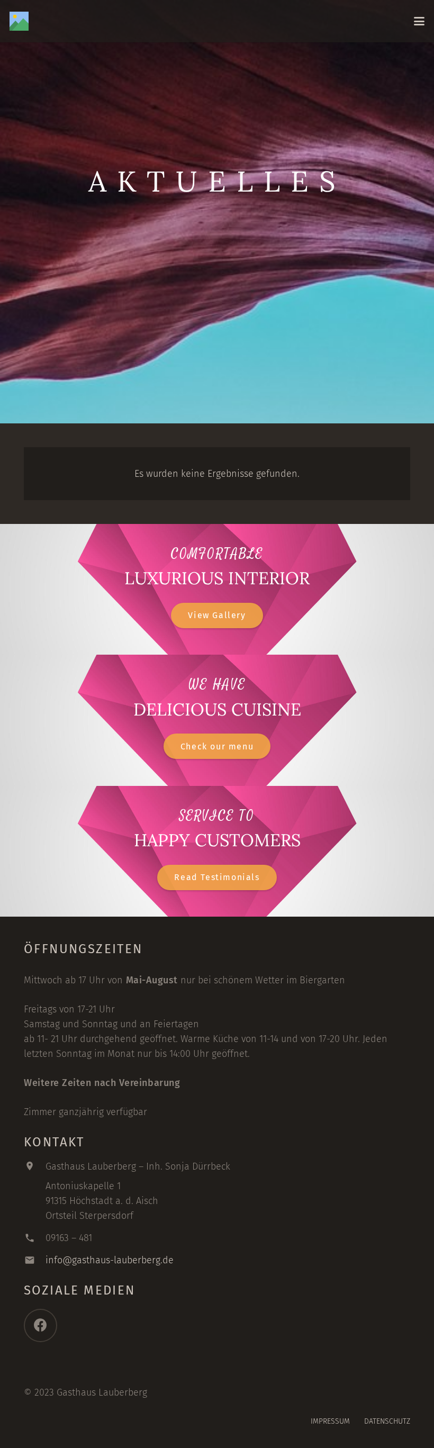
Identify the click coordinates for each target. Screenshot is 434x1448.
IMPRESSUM (330, 1421)
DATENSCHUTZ (387, 1421)
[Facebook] (40, 1325)
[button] (419, 21)
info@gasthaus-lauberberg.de (110, 1260)
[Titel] (19, 21)
